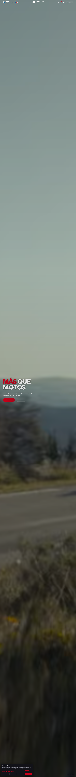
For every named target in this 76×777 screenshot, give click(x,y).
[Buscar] (58, 2)
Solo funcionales (20, 773)
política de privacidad (10, 771)
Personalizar (12, 773)
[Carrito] (64, 2)
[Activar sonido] (67, 775)
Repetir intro (71, 774)
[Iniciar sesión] (61, 2)
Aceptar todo (28, 773)
